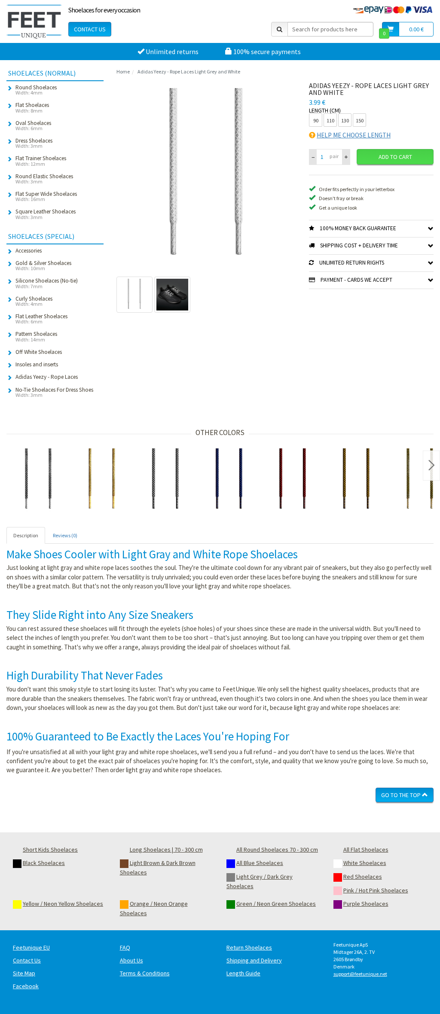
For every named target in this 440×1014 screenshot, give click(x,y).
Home (123, 71)
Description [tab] (25, 535)
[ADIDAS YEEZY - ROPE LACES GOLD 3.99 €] (102, 480)
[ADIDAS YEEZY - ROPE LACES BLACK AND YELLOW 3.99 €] (356, 480)
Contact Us (90, 29)
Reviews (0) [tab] (65, 535)
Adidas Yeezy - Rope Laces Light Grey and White (189, 71)
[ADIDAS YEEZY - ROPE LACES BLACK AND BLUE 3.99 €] (229, 480)
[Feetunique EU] (34, 21)
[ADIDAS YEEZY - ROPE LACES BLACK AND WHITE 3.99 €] (165, 480)
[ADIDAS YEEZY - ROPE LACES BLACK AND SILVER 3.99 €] (38, 480)
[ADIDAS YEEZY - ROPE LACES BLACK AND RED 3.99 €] (292, 480)
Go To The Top (401, 795)
